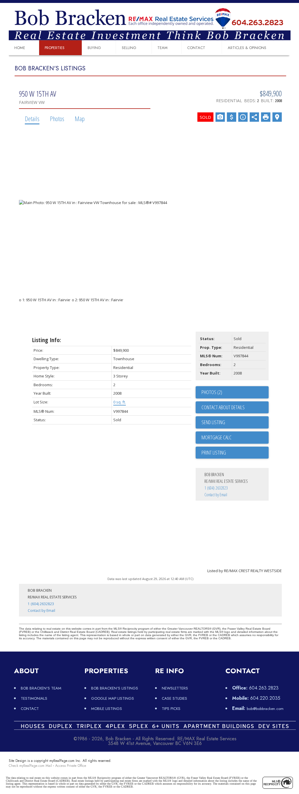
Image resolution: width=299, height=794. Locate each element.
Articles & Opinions (247, 48)
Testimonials (34, 698)
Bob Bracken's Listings (114, 688)
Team (162, 48)
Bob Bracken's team (41, 688)
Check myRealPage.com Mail (30, 765)
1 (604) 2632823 (216, 488)
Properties (55, 48)
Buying (94, 48)
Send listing (213, 422)
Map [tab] (80, 118)
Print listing (213, 452)
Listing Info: (46, 340)
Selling (129, 48)
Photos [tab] (57, 118)
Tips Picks (171, 708)
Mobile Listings (106, 708)
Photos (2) (211, 392)
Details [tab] (32, 118)
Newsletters (175, 688)
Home (19, 48)
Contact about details (223, 407)
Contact (196, 48)
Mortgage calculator (235, 437)
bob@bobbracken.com (265, 708)
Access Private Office (70, 765)
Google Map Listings (112, 698)
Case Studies (174, 698)
